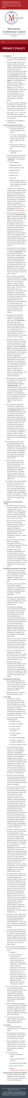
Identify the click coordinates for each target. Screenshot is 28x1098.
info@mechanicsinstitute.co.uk (18, 1070)
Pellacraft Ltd (17, 1089)
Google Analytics (20, 210)
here (23, 110)
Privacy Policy (15, 1088)
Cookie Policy (22, 1088)
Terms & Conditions (6, 1088)
